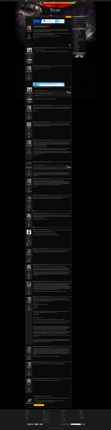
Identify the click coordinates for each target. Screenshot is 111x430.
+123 (29, 206)
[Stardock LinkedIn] (80, 56)
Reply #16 (34, 346)
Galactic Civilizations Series (42, 24)
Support (45, 0)
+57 (28, 224)
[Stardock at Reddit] (76, 56)
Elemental (44, 413)
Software (29, 0)
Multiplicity (26, 418)
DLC (54, 3)
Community (36, 0)
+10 (28, 357)
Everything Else (30, 24)
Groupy (26, 419)
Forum (58, 3)
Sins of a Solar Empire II (46, 416)
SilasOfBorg (29, 254)
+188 (29, 57)
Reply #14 (34, 281)
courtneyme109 (29, 31)
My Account (81, 413)
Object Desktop (27, 412)
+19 (28, 240)
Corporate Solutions (28, 413)
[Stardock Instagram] (81, 55)
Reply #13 (34, 264)
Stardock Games (35, 24)
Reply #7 (34, 161)
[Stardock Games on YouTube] (78, 55)
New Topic (68, 16)
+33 (28, 274)
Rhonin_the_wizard (29, 53)
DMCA (58, 428)
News (39, 0)
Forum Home (29, 18)
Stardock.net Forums (49, 47)
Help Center (81, 412)
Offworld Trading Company (46, 419)
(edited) (50, 105)
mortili (29, 235)
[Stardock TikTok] (79, 56)
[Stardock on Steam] (83, 55)
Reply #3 (35, 87)
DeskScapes (26, 417)
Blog (42, 0)
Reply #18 (34, 378)
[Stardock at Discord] (77, 56)
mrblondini (29, 269)
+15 (28, 36)
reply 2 (44, 90)
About (62, 412)
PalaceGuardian (29, 167)
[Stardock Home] (26, 0)
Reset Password (82, 417)
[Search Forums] (85, 0)
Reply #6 (34, 140)
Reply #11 (34, 229)
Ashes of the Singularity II (46, 412)
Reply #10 (34, 213)
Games (32, 0)
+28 (28, 389)
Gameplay (46, 3)
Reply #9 (34, 195)
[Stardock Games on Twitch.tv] (80, 55)
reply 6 (43, 165)
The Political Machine (46, 418)
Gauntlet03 (29, 302)
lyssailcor (29, 383)
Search (32, 18)
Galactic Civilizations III (49, 24)
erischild (29, 127)
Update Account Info (82, 418)
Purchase (72, 3)
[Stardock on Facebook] (77, 55)
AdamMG (29, 218)
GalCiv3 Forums (44, 27)
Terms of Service (55, 428)
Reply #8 (34, 178)
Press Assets (63, 418)
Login (35, 18)
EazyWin (29, 286)
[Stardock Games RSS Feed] (82, 56)
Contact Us (63, 420)
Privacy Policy (50, 428)
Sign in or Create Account (39, 405)
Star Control (44, 417)
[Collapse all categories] (84, 30)
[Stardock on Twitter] (75, 55)
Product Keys (81, 416)
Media (62, 3)
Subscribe (83, 424)
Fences (26, 416)
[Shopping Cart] (83, 0)
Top (70, 47)
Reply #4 (34, 105)
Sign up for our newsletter (65, 424)
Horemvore (29, 200)
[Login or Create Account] (82, 0)
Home (27, 24)
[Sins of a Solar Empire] (55, 9)
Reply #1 (35, 47)
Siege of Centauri (45, 420)
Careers (63, 416)
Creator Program (64, 419)
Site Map (61, 428)
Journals (51, 3)
